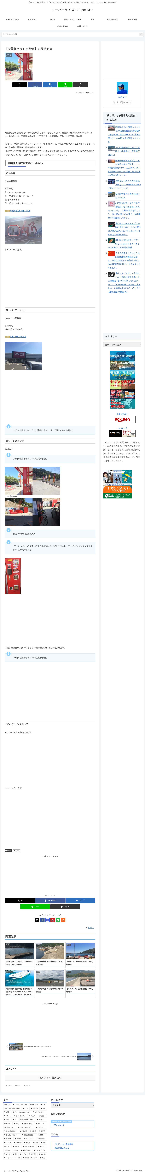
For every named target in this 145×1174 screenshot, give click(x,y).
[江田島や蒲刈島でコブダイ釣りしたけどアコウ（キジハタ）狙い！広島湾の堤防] (111, 241)
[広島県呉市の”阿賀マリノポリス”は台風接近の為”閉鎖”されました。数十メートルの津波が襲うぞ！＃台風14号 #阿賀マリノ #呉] (111, 128)
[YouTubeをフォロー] (52, 920)
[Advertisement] (27, 111)
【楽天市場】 (122, 414)
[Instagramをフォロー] (47, 920)
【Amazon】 (122, 428)
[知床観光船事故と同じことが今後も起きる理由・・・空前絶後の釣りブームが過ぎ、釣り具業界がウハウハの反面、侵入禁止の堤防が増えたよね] (111, 160)
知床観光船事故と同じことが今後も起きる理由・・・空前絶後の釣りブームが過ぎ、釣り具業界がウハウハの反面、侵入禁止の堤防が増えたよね (124, 167)
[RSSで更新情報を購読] (63, 920)
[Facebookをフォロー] (42, 920)
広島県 (18, 851)
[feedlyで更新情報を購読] (58, 920)
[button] (141, 34)
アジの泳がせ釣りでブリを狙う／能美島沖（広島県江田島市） (124, 151)
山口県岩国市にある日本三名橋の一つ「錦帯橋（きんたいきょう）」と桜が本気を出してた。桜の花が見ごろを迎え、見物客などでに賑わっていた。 (124, 210)
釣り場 (9, 851)
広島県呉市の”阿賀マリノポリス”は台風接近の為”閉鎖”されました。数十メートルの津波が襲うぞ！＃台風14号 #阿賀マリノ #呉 (124, 134)
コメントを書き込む (50, 1077)
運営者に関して (62, 1148)
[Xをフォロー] (37, 920)
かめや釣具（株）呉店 (20, 211)
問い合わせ (59, 1125)
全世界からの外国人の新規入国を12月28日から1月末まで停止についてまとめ (124, 184)
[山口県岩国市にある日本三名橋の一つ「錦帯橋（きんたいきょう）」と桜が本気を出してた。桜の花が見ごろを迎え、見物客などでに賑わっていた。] (111, 204)
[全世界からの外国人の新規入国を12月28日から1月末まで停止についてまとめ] (111, 181)
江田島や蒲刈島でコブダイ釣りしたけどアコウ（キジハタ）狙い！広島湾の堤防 (124, 244)
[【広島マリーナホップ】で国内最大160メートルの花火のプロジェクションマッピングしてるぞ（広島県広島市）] (111, 224)
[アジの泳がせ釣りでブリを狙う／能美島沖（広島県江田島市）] (111, 148)
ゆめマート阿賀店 (18, 336)
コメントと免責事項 (64, 1144)
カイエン (122, 97)
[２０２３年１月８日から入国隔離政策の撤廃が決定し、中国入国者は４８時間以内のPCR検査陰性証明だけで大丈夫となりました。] (111, 254)
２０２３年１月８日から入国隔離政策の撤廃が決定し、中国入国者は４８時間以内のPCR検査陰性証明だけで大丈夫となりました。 (124, 260)
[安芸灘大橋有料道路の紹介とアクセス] (111, 194)
